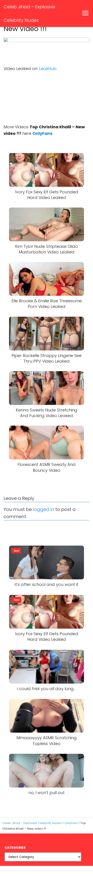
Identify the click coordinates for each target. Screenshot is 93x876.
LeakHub (47, 68)
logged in (43, 509)
